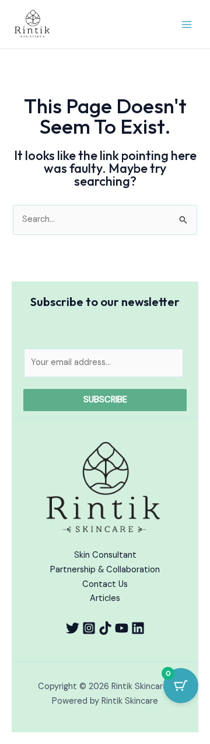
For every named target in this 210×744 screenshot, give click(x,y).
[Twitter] (72, 628)
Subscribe (105, 399)
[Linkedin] (138, 628)
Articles (105, 598)
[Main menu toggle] (186, 24)
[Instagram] (89, 628)
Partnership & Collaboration (105, 569)
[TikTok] (105, 628)
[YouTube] (121, 628)
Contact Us (105, 584)
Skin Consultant (105, 555)
